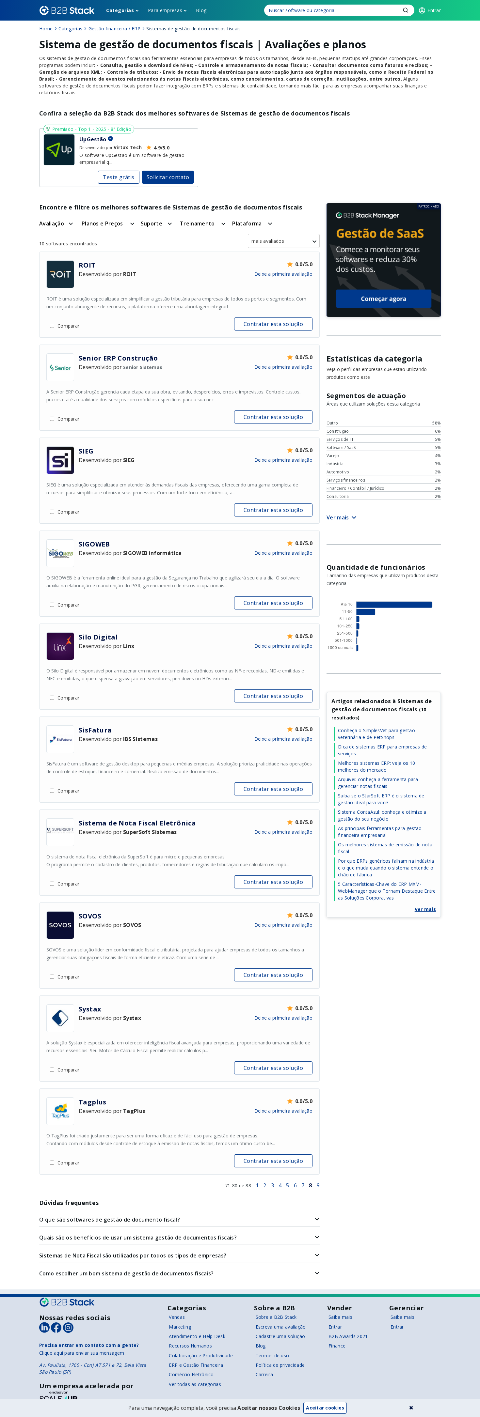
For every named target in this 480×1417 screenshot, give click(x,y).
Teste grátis (119, 177)
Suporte (151, 223)
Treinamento (197, 223)
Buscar (405, 10)
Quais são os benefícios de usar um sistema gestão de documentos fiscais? (138, 1237)
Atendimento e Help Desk (197, 1336)
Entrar (335, 1327)
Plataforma (247, 223)
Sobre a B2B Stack (276, 1317)
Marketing (180, 1327)
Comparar (68, 326)
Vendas (177, 1317)
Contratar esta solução (273, 324)
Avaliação (51, 223)
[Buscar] (339, 10)
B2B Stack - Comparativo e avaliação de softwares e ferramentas (67, 10)
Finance (336, 1346)
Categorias (120, 10)
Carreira (264, 1374)
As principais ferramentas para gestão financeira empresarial (380, 831)
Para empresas (165, 10)
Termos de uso (272, 1355)
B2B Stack (67, 1302)
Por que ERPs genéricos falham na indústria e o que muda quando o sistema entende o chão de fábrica (386, 868)
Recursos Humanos (190, 1346)
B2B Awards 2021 (348, 1336)
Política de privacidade (280, 1365)
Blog (201, 10)
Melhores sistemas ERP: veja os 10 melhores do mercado (376, 766)
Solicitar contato (168, 177)
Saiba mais (340, 1317)
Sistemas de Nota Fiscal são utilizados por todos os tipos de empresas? (132, 1255)
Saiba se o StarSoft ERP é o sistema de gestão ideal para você (381, 799)
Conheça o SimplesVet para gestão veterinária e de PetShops (376, 733)
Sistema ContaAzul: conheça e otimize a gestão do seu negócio (382, 815)
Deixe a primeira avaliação (283, 274)
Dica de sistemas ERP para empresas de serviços (382, 750)
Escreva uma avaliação (281, 1327)
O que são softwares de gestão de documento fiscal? (109, 1219)
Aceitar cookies (325, 1408)
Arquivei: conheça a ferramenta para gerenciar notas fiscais (378, 782)
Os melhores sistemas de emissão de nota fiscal (385, 848)
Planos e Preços (102, 223)
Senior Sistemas (142, 367)
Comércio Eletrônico (191, 1374)
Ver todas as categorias (195, 1384)
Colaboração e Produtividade (201, 1355)
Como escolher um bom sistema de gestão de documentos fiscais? (126, 1273)
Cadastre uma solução (280, 1336)
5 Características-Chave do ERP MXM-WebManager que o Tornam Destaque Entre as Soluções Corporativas (387, 891)
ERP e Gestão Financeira (196, 1365)
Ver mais (425, 909)
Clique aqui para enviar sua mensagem (81, 1353)
